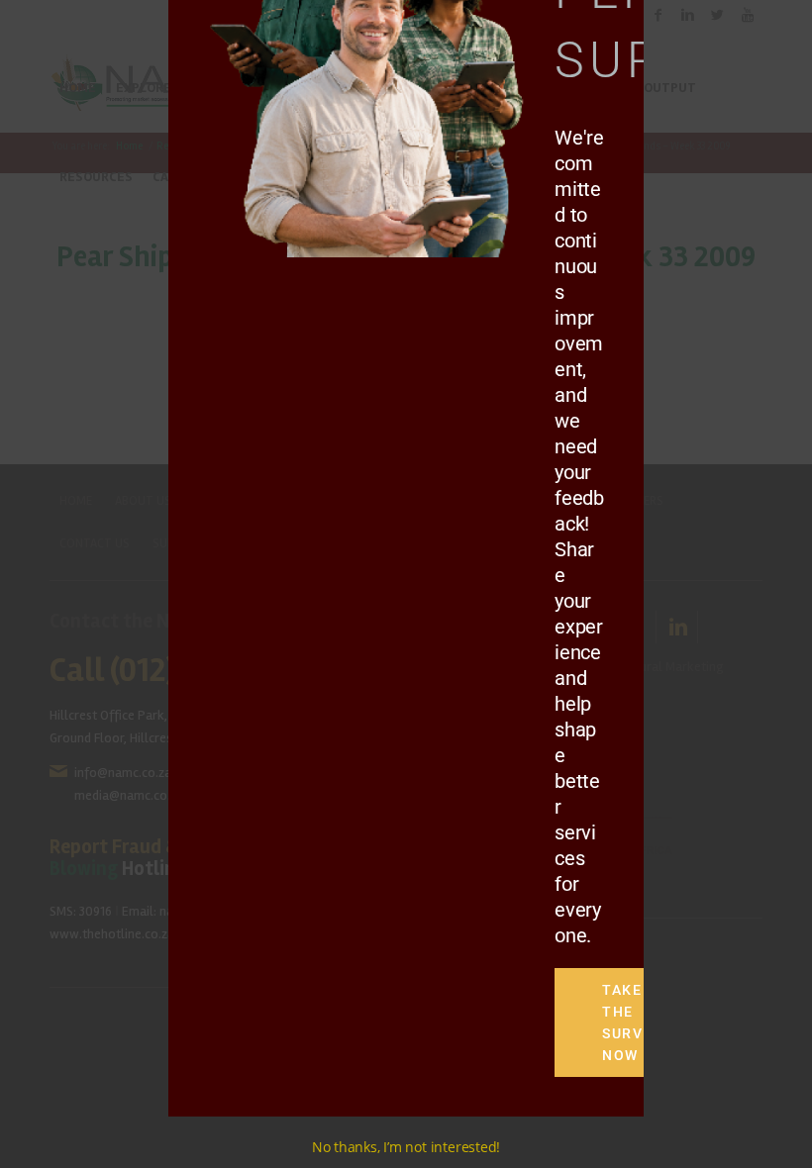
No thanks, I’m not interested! (406, 1146)
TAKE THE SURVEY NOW (628, 1022)
